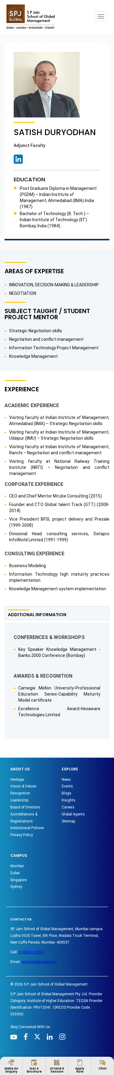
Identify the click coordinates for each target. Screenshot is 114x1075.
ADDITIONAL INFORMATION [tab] (37, 615)
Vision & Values (23, 786)
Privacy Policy (21, 835)
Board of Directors (25, 807)
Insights (68, 800)
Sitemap (68, 821)
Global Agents (73, 814)
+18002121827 (31, 952)
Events (67, 786)
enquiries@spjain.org (39, 962)
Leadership (19, 800)
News (66, 779)
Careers (68, 807)
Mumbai (17, 866)
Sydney (16, 887)
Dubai (15, 873)
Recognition (20, 793)
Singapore (18, 880)
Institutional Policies (27, 828)
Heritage (17, 779)
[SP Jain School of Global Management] (32, 16)
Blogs (66, 793)
